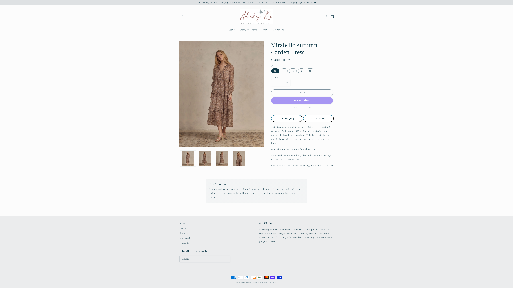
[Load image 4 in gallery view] (239, 158)
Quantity (275, 77)
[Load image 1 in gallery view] (188, 158)
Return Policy (185, 238)
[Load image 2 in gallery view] (205, 158)
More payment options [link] (302, 107)
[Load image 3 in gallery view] (222, 158)
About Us (183, 228)
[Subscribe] (227, 259)
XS (275, 71)
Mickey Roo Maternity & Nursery (252, 282)
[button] (182, 17)
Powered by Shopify (270, 282)
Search (182, 223)
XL (310, 71)
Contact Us (184, 243)
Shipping (183, 233)
